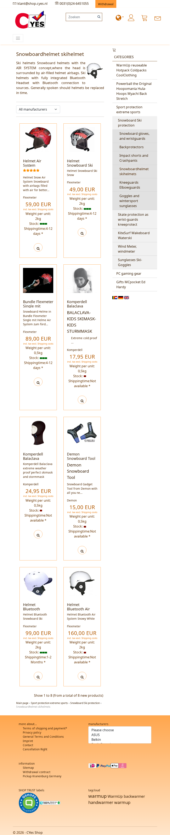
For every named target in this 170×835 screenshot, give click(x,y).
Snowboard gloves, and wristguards (134, 136)
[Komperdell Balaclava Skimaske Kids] (82, 400)
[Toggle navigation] (18, 38)
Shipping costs (45, 209)
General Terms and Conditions (43, 737)
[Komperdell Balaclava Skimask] (38, 534)
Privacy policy (32, 732)
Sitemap (28, 768)
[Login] (131, 17)
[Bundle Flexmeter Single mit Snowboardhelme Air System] (38, 382)
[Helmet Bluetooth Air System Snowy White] (82, 676)
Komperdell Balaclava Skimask (33, 458)
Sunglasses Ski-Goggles (130, 262)
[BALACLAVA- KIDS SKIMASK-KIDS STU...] (82, 280)
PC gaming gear (128, 273)
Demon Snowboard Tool (81, 456)
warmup (97, 796)
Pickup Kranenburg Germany (42, 776)
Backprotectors (131, 147)
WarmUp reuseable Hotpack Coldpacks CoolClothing (131, 70)
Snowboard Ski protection (130, 123)
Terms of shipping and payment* (45, 728)
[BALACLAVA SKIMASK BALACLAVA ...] (38, 432)
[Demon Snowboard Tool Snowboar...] (82, 432)
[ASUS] (120, 735)
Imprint (28, 741)
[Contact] (157, 17)
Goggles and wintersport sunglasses (129, 201)
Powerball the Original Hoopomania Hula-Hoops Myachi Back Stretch (134, 91)
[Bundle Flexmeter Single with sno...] (38, 280)
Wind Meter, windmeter (127, 249)
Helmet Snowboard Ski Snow (80, 165)
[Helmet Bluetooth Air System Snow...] (82, 583)
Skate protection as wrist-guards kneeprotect (133, 219)
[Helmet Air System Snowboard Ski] (38, 139)
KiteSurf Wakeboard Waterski (134, 235)
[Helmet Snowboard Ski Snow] (82, 232)
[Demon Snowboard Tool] (82, 550)
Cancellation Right (35, 749)
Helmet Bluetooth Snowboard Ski (36, 609)
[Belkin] (120, 739)
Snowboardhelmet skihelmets (134, 171)
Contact (28, 745)
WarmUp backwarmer (126, 796)
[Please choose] (120, 730)
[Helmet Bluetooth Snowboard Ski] (38, 583)
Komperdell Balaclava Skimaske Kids (79, 306)
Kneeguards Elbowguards (129, 185)
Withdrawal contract (36, 772)
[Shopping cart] (144, 17)
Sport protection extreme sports (129, 109)
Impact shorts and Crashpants (133, 158)
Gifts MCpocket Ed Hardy (130, 284)
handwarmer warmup (109, 802)
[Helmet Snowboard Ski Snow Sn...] (82, 139)
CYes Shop (35, 832)
